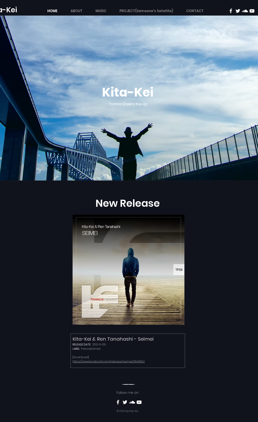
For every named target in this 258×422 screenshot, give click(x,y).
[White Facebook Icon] (231, 11)
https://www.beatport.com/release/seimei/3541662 (109, 361)
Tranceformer (91, 349)
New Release (128, 203)
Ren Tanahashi (115, 339)
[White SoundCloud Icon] (245, 11)
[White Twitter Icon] (238, 11)
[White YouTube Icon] (252, 11)
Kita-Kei (128, 92)
